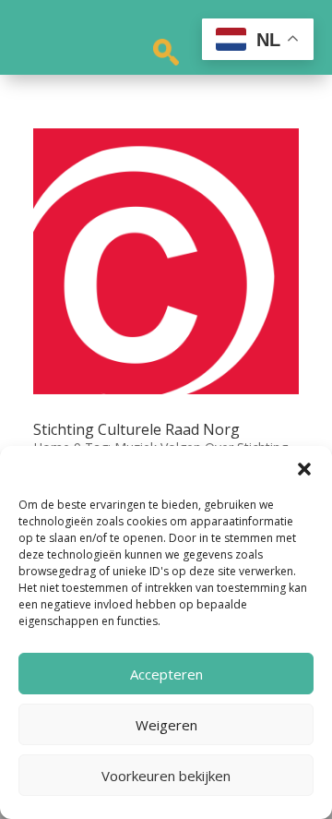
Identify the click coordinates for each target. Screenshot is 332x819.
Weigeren (166, 725)
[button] (304, 469)
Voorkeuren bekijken (166, 775)
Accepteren (166, 674)
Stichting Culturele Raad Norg (136, 429)
